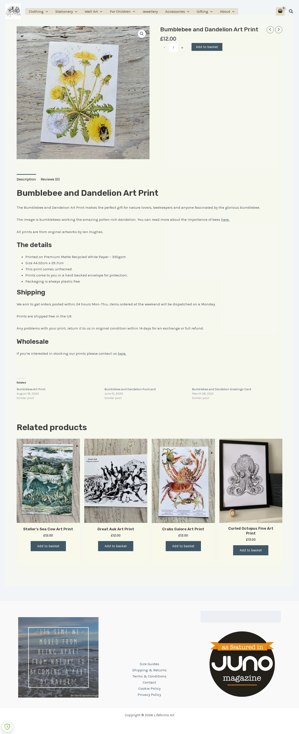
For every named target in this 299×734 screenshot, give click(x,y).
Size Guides (149, 664)
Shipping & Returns (149, 670)
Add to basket (207, 47)
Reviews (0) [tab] (50, 179)
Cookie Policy (149, 688)
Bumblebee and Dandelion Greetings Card (221, 389)
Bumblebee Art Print (31, 389)
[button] (46, 11)
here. (225, 219)
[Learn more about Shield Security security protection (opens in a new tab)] (7, 727)
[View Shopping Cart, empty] (280, 11)
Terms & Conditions (149, 676)
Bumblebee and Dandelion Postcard (130, 389)
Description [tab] (26, 179)
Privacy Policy (149, 694)
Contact (149, 682)
